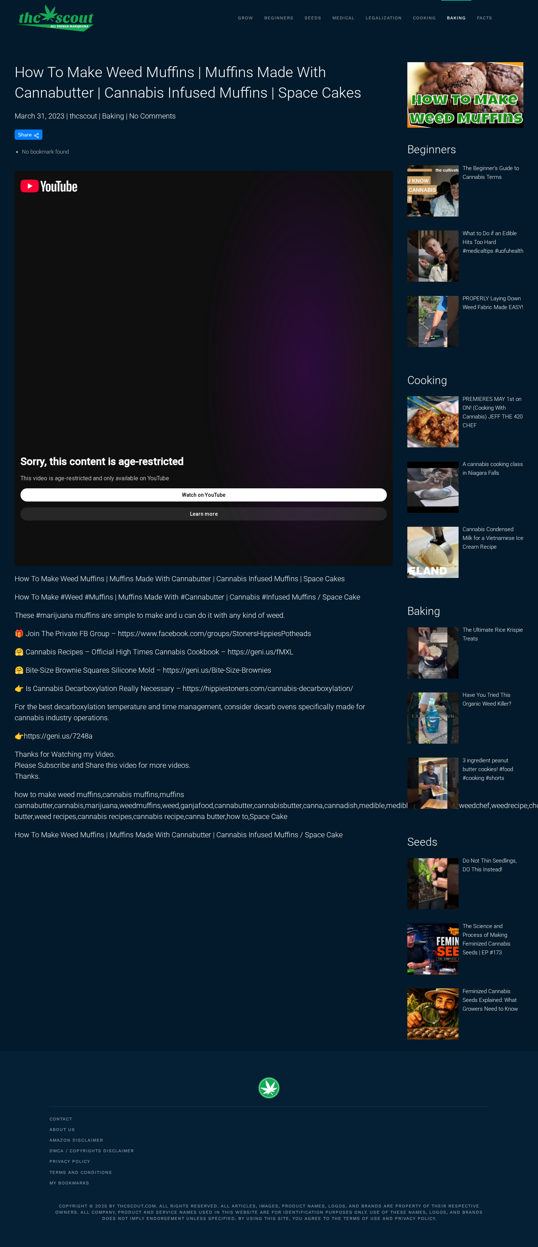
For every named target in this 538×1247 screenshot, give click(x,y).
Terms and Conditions (80, 1172)
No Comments (152, 116)
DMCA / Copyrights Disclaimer (91, 1150)
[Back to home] (55, 18)
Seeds (313, 17)
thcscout (83, 116)
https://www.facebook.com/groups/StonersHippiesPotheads (214, 633)
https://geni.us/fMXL (261, 651)
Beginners (279, 17)
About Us (62, 1129)
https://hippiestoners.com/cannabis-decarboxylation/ (268, 688)
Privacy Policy (69, 1161)
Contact (60, 1119)
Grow (245, 17)
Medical (343, 17)
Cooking (424, 17)
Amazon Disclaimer (76, 1140)
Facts (484, 17)
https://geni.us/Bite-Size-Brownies (217, 670)
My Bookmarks (69, 1183)
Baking (456, 17)
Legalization (384, 17)
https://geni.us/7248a (58, 736)
